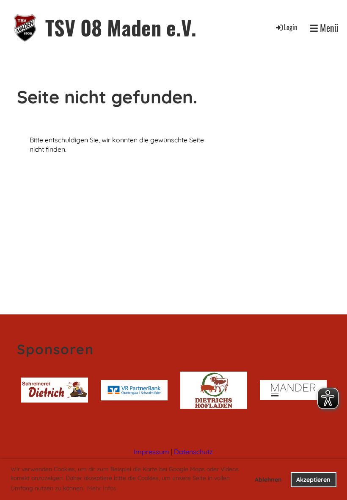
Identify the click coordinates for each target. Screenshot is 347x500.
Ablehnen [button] (268, 479)
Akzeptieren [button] (313, 479)
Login (290, 27)
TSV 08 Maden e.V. (120, 27)
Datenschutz (193, 451)
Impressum (151, 451)
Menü (328, 27)
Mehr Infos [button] (101, 488)
